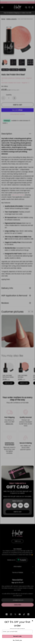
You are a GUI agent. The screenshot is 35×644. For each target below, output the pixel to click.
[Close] (32, 621)
